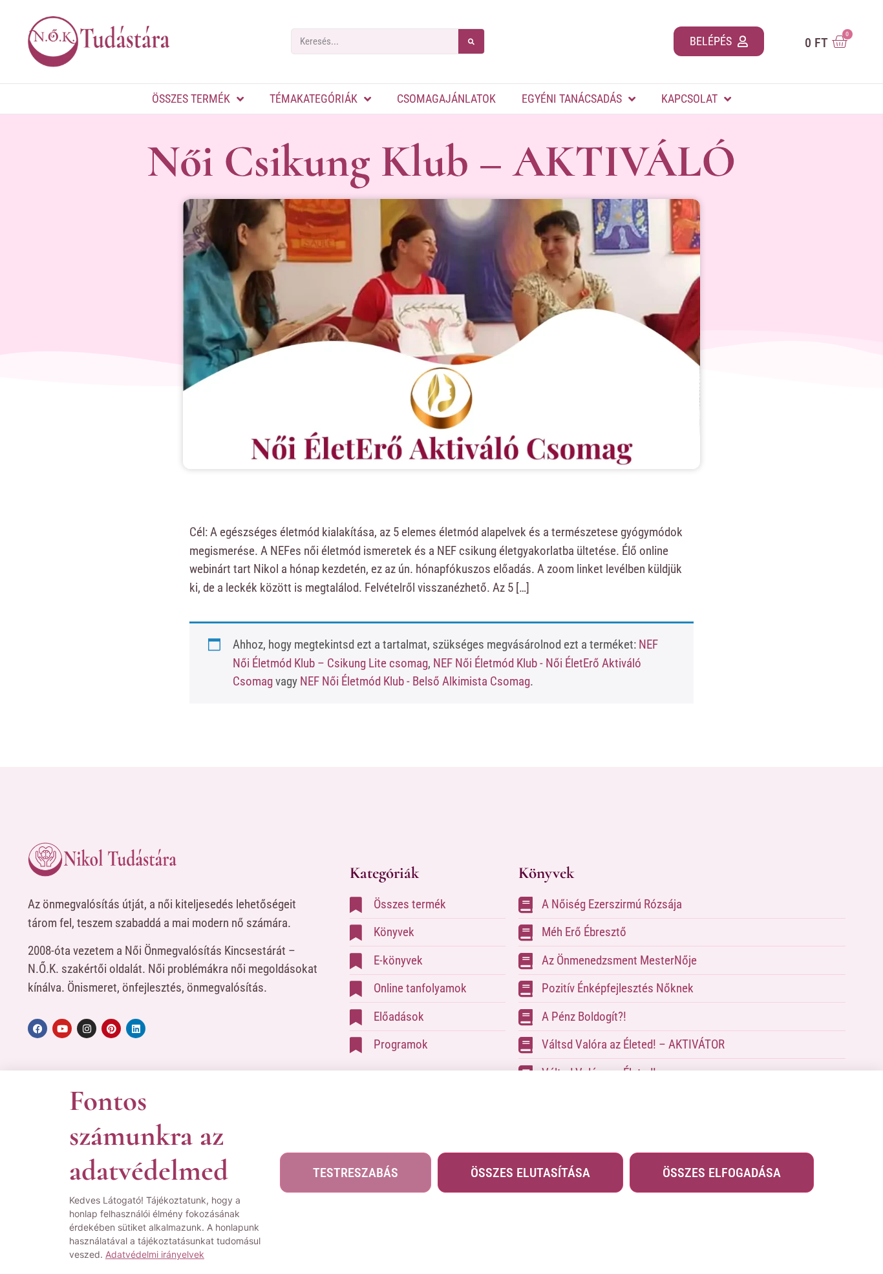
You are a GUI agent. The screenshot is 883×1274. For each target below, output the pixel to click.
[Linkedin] (135, 1028)
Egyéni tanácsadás (572, 98)
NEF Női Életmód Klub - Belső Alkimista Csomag (415, 681)
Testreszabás (355, 1172)
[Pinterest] (111, 1028)
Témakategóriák (313, 98)
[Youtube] (62, 1028)
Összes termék (191, 98)
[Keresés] (471, 41)
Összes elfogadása (722, 1172)
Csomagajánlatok (446, 98)
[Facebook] (37, 1028)
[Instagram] (86, 1028)
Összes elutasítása (530, 1172)
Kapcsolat (689, 98)
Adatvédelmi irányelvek (154, 1254)
